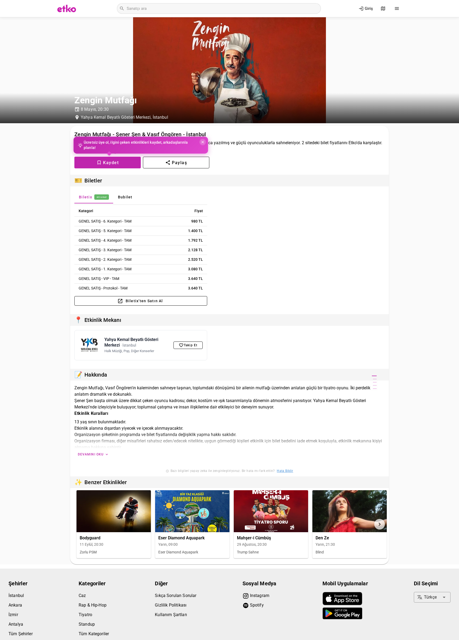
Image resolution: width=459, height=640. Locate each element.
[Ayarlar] (397, 8)
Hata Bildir (285, 471)
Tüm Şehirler (20, 633)
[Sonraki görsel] (379, 524)
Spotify (256, 605)
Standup (87, 624)
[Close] (202, 142)
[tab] (93, 197)
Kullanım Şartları (171, 614)
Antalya (15, 624)
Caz (82, 595)
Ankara (15, 605)
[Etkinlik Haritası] (383, 8)
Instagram (259, 595)
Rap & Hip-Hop (93, 605)
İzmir (13, 614)
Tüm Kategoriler (94, 633)
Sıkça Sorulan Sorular (175, 595)
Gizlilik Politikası (170, 605)
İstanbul (16, 595)
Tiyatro (85, 614)
